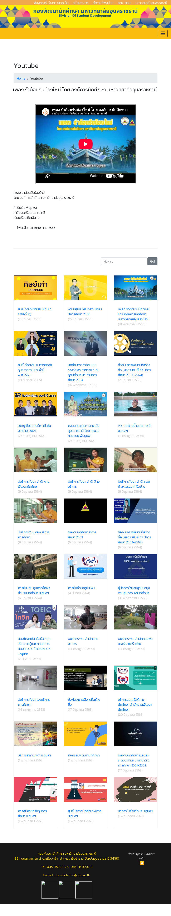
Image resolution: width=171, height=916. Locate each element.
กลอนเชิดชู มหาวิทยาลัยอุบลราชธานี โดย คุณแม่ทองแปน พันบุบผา (83, 430)
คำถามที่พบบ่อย (103, 2)
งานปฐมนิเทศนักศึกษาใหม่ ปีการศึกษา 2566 (85, 312)
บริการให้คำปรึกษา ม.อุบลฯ (135, 810)
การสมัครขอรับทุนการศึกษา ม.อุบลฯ (32, 813)
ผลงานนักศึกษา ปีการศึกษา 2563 (82, 535)
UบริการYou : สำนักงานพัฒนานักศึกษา (33, 484)
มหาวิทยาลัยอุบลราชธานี (151, 2)
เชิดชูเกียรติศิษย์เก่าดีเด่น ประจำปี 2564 (34, 428)
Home (21, 78)
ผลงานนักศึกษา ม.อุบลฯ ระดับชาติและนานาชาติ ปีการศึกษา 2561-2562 (134, 760)
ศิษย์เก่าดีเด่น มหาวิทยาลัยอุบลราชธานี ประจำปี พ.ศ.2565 (35, 369)
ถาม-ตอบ (124, 2)
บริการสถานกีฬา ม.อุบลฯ (34, 755)
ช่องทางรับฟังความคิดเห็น (51, 2)
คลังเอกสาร (81, 2)
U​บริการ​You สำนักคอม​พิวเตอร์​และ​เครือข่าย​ (135, 641)
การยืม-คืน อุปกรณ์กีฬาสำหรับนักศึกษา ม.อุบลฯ (34, 590)
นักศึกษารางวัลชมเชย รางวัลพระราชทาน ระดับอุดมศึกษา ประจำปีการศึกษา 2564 (83, 372)
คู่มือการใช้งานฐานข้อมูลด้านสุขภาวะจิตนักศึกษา (134, 590)
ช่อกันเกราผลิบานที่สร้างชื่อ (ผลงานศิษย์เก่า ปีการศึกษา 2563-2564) (134, 369)
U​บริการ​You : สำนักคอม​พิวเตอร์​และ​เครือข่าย (134, 484)
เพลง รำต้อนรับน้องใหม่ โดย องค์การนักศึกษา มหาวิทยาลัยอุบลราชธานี (134, 314)
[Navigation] (163, 33)
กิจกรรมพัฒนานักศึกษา (84, 755)
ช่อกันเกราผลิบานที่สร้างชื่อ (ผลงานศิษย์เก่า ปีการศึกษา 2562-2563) (134, 537)
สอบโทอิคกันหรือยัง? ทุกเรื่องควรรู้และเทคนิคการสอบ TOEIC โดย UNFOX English (34, 646)
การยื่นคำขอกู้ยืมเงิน (81, 587)
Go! (152, 261)
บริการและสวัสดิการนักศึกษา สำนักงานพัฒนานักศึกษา (135, 704)
